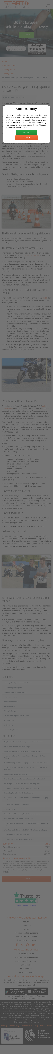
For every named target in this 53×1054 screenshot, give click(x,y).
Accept (26, 132)
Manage (26, 137)
